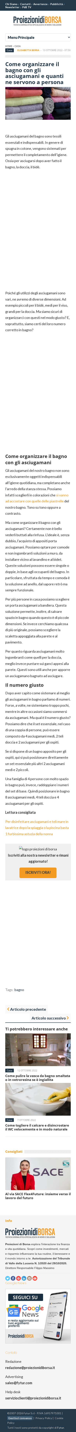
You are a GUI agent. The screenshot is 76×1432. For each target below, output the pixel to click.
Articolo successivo (49, 1018)
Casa (18, 46)
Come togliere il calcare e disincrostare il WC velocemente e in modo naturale (37, 1127)
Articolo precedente (28, 1009)
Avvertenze (40, 4)
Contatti (25, 4)
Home (8, 46)
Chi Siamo (11, 4)
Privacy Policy (43, 1418)
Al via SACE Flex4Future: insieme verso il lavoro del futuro (38, 1196)
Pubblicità (56, 4)
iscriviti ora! (38, 872)
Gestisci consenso (20, 1418)
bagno (19, 989)
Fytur (60, 1427)
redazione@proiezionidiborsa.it (30, 1367)
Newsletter (12, 7)
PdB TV (26, 7)
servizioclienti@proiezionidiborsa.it (33, 1398)
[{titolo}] (38, 27)
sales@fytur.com (18, 1383)
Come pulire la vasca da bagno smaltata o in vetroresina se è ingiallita (37, 1078)
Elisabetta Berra (28, 50)
